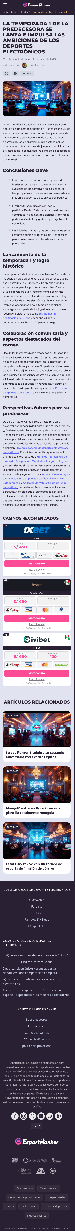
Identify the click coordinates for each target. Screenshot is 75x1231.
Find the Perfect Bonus (36, 962)
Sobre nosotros (37, 1020)
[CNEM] (57, 1160)
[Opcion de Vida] (35, 1160)
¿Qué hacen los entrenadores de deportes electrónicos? (32, 981)
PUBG (37, 913)
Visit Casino (37, 563)
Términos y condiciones (16, 1228)
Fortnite (36, 906)
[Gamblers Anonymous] (40, 1171)
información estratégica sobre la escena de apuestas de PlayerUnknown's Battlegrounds (36, 478)
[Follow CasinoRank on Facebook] (15, 1116)
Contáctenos (37, 1026)
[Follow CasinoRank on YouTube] (41, 1116)
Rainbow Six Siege (36, 920)
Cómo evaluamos (37, 1033)
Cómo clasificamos (37, 1039)
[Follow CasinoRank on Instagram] (23, 1116)
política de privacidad (37, 1046)
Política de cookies (40, 1228)
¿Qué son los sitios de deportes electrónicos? (37, 955)
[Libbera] (25, 1171)
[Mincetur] (15, 1160)
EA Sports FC (37, 926)
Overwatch (36, 900)
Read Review (37, 569)
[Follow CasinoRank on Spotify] (50, 1116)
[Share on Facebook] (15, 73)
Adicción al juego (60, 1228)
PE (34, 1125)
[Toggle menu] (5, 4)
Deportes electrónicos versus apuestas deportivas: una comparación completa (30, 970)
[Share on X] (6, 73)
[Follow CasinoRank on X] (32, 1116)
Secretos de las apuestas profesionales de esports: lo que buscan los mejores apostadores (36, 992)
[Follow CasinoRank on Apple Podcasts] (58, 1116)
